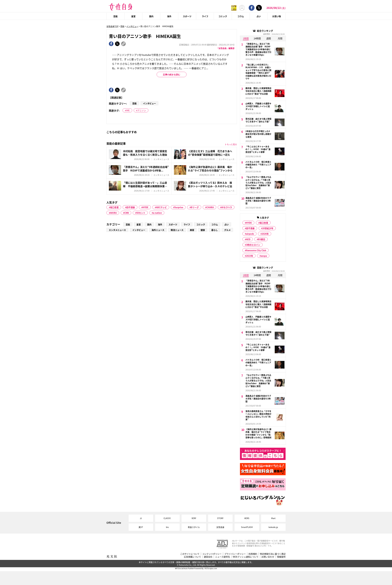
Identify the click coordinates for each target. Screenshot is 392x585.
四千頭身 (130, 207)
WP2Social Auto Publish (184, 568)
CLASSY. (167, 518)
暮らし (214, 229)
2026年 (265, 233)
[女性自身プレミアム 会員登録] (233, 8)
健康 (203, 229)
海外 (169, 16)
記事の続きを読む (171, 74)
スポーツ (187, 16)
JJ (141, 518)
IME (128, 110)
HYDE (145, 207)
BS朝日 (261, 239)
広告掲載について (192, 556)
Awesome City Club (256, 250)
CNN (126, 212)
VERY (194, 518)
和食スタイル (194, 527)
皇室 (133, 16)
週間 (268, 38)
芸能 (115, 16)
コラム (240, 16)
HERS (246, 518)
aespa (264, 255)
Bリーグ (195, 207)
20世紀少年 (267, 228)
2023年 (249, 255)
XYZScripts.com (211, 568)
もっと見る (232, 144)
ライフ (205, 16)
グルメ (227, 229)
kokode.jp (273, 527)
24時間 (257, 38)
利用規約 (253, 553)
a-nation (157, 212)
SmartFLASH (247, 527)
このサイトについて (190, 553)
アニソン (141, 110)
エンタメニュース (117, 229)
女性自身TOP (112, 26)
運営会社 (208, 556)
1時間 (246, 38)
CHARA (210, 207)
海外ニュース (158, 229)
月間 (280, 38)
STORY (220, 518)
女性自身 (220, 527)
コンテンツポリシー (212, 553)
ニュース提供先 (222, 556)
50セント (140, 212)
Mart (273, 518)
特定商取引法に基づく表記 (273, 553)
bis (167, 527)
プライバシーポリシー (235, 553)
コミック (223, 16)
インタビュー (132, 26)
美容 (192, 229)
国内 (151, 16)
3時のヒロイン (253, 244)
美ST (141, 527)
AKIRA (113, 212)
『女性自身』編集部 (225, 48)
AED (248, 239)
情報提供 (281, 556)
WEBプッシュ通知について (246, 556)
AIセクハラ (226, 207)
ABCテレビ (161, 207)
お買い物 (276, 16)
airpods (250, 233)
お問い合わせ (267, 556)
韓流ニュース (177, 229)
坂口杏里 (114, 207)
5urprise (178, 207)
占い (258, 16)
